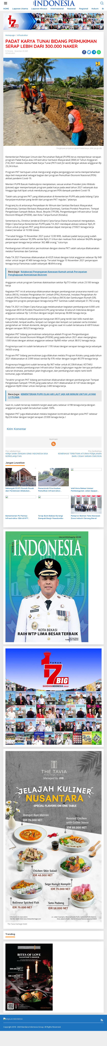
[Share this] (84, 52)
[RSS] (53, 444)
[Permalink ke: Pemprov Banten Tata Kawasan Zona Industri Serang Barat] (86, 504)
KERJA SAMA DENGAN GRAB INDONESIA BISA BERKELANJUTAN (26, 453)
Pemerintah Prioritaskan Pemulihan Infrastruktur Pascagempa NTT (49, 489)
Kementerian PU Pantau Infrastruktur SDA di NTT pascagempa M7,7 (16, 517)
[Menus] (5, 3)
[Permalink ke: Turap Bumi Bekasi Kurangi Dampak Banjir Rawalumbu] (53, 504)
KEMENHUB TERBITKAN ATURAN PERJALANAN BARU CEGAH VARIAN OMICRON (80, 453)
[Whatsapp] (99, 52)
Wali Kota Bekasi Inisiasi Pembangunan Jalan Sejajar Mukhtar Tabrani (84, 489)
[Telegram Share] (94, 52)
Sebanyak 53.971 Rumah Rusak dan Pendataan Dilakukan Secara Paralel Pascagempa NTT (19, 489)
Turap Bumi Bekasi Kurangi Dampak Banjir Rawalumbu (50, 517)
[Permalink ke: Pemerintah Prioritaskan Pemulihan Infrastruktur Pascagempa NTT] (53, 477)
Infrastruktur (10, 53)
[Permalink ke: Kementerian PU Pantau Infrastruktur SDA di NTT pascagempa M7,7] (20, 504)
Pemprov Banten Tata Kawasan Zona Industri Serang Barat (85, 517)
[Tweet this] (89, 52)
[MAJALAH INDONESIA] (54, 3)
